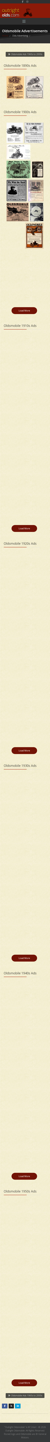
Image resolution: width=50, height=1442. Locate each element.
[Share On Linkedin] (18, 1406)
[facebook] (22, 1)
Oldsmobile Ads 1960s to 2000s (26, 54)
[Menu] (23, 21)
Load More (24, 310)
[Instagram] (27, 1)
